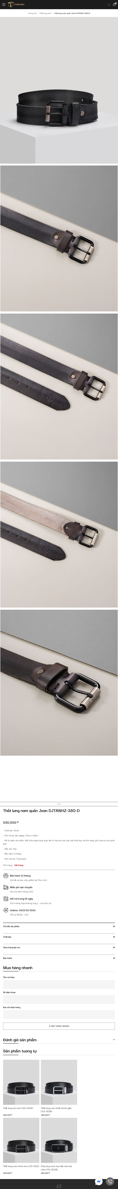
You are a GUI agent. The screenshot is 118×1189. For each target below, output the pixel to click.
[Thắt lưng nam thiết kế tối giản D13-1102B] (59, 1082)
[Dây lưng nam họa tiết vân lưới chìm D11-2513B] (59, 1140)
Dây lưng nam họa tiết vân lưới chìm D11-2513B (56, 1167)
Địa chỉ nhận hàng (11, 1007)
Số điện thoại (9, 992)
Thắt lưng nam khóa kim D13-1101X (21, 1166)
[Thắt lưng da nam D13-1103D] (21, 1082)
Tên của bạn (9, 977)
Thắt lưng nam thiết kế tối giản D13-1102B (56, 1109)
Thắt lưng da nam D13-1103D (18, 1108)
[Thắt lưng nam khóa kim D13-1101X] (21, 1140)
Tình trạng (7, 865)
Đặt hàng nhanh (60, 1026)
